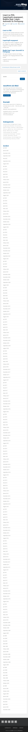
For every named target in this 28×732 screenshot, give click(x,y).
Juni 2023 (5, 200)
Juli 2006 (5, 685)
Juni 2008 (5, 670)
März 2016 (5, 424)
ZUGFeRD (18, 138)
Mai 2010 (5, 609)
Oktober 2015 (6, 438)
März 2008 (5, 678)
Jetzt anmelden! (7, 95)
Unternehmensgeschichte (16, 137)
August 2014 (6, 475)
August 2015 (6, 443)
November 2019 (6, 308)
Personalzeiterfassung (7, 137)
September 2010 (6, 598)
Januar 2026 (5, 150)
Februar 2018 (6, 364)
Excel (13, 130)
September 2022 (6, 224)
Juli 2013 (5, 509)
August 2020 (6, 285)
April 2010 (5, 612)
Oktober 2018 (6, 343)
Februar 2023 (6, 211)
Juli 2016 (5, 414)
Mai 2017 (5, 388)
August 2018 (6, 348)
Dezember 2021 (6, 248)
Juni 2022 (5, 232)
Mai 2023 (5, 203)
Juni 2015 (5, 448)
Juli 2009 (5, 635)
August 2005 (6, 693)
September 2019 (6, 314)
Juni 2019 (5, 322)
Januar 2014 (5, 493)
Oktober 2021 (6, 253)
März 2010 (5, 614)
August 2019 (6, 316)
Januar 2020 (5, 303)
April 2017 (5, 390)
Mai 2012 (5, 546)
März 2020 (5, 298)
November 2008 (6, 656)
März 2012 (5, 551)
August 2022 (6, 227)
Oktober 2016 (6, 406)
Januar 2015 (5, 461)
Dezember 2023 (6, 184)
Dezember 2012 (6, 527)
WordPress (20, 730)
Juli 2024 (5, 166)
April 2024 (5, 174)
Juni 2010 (5, 606)
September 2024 (6, 161)
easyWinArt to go (10, 129)
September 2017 (6, 377)
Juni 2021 (5, 264)
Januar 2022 (5, 245)
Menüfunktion (10, 135)
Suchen (5, 76)
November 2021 (6, 250)
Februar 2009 (6, 649)
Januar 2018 (5, 366)
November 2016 (6, 403)
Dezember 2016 (6, 401)
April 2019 (5, 327)
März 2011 (5, 583)
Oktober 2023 (6, 190)
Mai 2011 (5, 577)
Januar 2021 (5, 271)
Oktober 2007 (6, 683)
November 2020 (6, 277)
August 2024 (6, 163)
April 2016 (5, 422)
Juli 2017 (5, 382)
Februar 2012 (6, 554)
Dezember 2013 (6, 496)
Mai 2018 (5, 356)
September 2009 (6, 630)
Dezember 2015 (6, 432)
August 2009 (6, 633)
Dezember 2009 (6, 622)
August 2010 (6, 601)
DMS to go (5, 129)
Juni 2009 (5, 638)
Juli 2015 (5, 446)
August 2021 (6, 258)
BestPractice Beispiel (7, 127)
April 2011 (5, 580)
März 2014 (5, 488)
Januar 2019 (5, 335)
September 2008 (6, 662)
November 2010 (6, 593)
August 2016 (6, 411)
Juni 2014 (5, 480)
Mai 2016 (5, 419)
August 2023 (6, 195)
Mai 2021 (5, 266)
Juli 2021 (5, 261)
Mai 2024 (5, 171)
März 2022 (5, 240)
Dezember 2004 (6, 699)
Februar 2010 (6, 617)
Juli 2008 (5, 667)
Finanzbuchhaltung (6, 132)
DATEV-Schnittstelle (19, 127)
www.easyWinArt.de (12, 109)
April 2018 (5, 359)
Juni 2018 (5, 353)
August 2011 (6, 569)
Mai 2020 (5, 293)
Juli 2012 (5, 540)
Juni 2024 (5, 169)
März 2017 (5, 393)
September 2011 (6, 567)
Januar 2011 (5, 588)
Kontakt (21, 727)
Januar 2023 (5, 213)
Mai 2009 (5, 641)
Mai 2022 (5, 235)
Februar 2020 (6, 300)
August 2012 (6, 538)
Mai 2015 (5, 451)
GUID (11, 132)
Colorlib (11, 730)
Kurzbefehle (18, 133)
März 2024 (5, 177)
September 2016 (6, 409)
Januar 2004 (5, 707)
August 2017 (6, 380)
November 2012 (6, 530)
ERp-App (4, 130)
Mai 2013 (5, 514)
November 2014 (6, 467)
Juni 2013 (5, 511)
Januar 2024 (5, 182)
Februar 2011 (6, 585)
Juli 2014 (5, 477)
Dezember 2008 (6, 654)
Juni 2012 (5, 543)
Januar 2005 (5, 696)
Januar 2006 (5, 688)
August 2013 (6, 506)
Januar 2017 (5, 398)
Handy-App (15, 132)
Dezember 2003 (6, 709)
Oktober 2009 (6, 627)
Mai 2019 (5, 324)
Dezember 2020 (6, 274)
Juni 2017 (5, 385)
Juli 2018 (5, 351)
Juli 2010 (5, 604)
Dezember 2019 (6, 306)
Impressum (15, 727)
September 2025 (6, 155)
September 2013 (6, 504)
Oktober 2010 (6, 596)
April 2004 (5, 704)
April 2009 (5, 643)
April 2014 (5, 485)
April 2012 (5, 548)
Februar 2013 (6, 522)
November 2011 (6, 562)
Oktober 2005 (6, 691)
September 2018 (6, 345)
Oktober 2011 (6, 564)
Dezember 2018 (6, 337)
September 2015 (6, 440)
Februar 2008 (6, 680)
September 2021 (6, 256)
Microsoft (15, 135)
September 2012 (6, 535)
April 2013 (5, 517)
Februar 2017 (6, 395)
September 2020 (6, 282)
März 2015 (5, 456)
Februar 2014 (6, 490)
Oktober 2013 (6, 501)
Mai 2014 (5, 482)
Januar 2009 (5, 651)
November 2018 (6, 340)
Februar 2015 (6, 459)
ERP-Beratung (9, 130)
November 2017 (6, 372)
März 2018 (5, 361)
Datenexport (13, 127)
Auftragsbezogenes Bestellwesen (9, 125)
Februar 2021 (6, 269)
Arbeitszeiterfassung (6, 124)
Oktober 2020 (6, 279)
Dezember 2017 (6, 369)
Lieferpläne (5, 135)
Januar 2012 (5, 556)
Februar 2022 (6, 242)
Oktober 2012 (6, 533)
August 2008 (6, 664)
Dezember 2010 (6, 591)
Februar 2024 (6, 179)
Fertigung (16, 130)
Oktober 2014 (6, 469)
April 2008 (5, 675)
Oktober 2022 (6, 221)
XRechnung (13, 138)
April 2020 (5, 295)
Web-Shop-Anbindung (7, 138)
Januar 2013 (5, 525)
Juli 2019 (5, 319)
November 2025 (6, 153)
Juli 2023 (5, 198)
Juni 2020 (5, 290)
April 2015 (5, 453)
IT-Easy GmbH (14, 23)
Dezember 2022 (6, 216)
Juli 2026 (5, 148)
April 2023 (5, 206)
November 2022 (6, 219)
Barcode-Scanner (18, 125)
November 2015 (6, 435)
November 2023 (6, 187)
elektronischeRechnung (18, 129)
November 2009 (6, 625)
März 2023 (5, 208)
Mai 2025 (5, 158)
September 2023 (6, 192)
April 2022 (5, 237)
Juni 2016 (5, 417)
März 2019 (5, 330)
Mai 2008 (5, 672)
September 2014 (6, 472)
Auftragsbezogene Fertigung (16, 124)
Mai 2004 (5, 701)
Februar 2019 (6, 332)
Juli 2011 (5, 572)
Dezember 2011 (6, 559)
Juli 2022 (5, 229)
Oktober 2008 (6, 659)
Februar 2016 (6, 427)
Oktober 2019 (6, 311)
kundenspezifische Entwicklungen (9, 133)
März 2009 (5, 646)
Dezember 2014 (6, 464)
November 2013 (6, 498)
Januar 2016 (5, 430)
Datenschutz (8, 727)
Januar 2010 (5, 620)
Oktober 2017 (6, 374)
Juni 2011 (5, 575)
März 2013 (5, 519)
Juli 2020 (5, 287)
